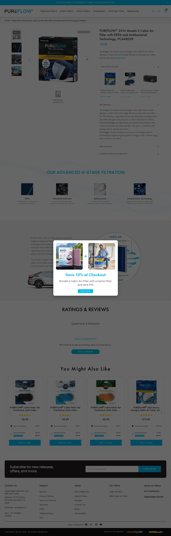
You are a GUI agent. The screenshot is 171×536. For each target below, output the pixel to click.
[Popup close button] (116, 241)
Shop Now (85, 291)
